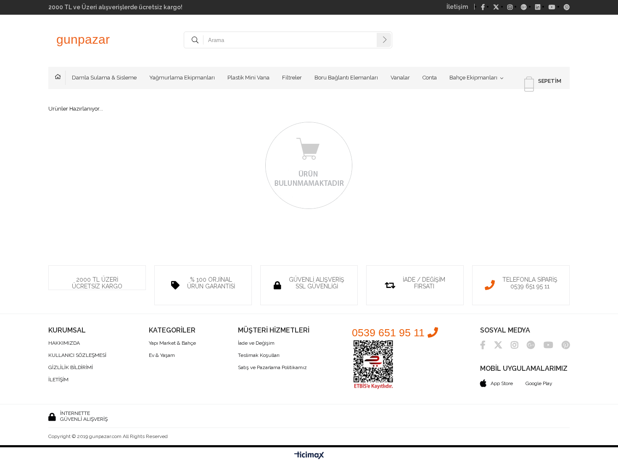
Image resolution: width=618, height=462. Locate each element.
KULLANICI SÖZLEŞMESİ (77, 355)
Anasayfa (60, 78)
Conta (430, 77)
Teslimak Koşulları (259, 355)
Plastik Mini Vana (248, 77)
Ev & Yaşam (162, 355)
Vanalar (400, 77)
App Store (502, 383)
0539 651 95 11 (390, 332)
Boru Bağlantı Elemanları (346, 77)
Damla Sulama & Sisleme (104, 77)
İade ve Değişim (256, 343)
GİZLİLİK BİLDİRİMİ (70, 367)
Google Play (539, 383)
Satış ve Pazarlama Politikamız (272, 367)
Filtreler (292, 77)
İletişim (457, 7)
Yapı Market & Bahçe (172, 343)
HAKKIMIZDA (64, 343)
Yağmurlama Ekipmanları (182, 77)
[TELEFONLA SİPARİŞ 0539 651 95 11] (521, 268)
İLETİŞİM (58, 380)
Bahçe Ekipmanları (473, 77)
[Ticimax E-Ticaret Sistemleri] (309, 455)
